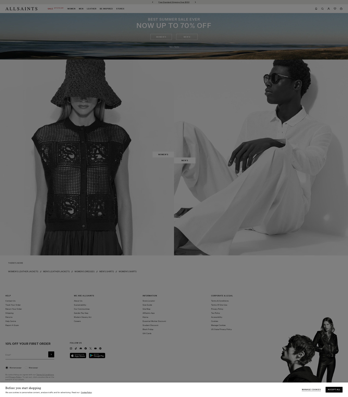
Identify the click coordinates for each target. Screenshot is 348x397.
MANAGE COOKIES (311, 390)
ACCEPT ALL (334, 389)
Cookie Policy (86, 392)
